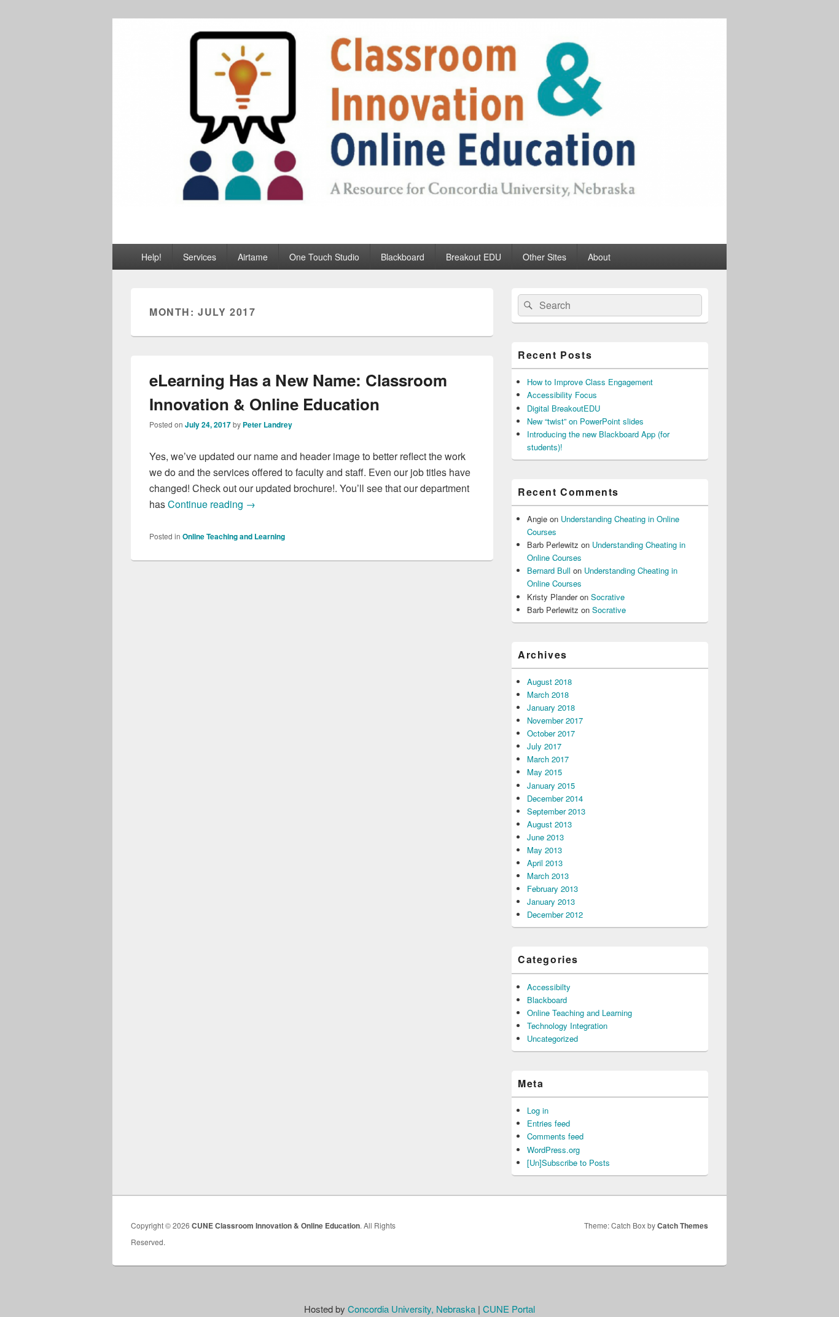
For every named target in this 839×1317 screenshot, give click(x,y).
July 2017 (544, 746)
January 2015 (551, 785)
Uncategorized (552, 1038)
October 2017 (551, 733)
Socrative (608, 597)
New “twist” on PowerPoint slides (585, 421)
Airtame (253, 257)
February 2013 (552, 888)
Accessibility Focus (562, 395)
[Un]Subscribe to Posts (568, 1162)
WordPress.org (553, 1149)
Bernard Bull (549, 570)
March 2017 (548, 759)
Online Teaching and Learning (233, 536)
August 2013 (549, 824)
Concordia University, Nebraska (411, 1308)
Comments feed (555, 1136)
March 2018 (548, 694)
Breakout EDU (473, 257)
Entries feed (548, 1123)
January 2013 (551, 901)
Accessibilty (549, 987)
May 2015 (544, 772)
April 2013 (545, 863)
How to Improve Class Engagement (590, 382)
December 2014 (555, 798)
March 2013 (548, 875)
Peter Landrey (267, 424)
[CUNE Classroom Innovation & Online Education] (419, 203)
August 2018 (549, 681)
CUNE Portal (509, 1308)
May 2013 (544, 850)
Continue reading (212, 504)
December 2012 (555, 914)
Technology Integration (567, 1025)
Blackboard (402, 257)
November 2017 (555, 720)
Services (199, 257)
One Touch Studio (324, 257)
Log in (537, 1110)
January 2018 (551, 707)
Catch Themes (682, 1225)
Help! (151, 257)
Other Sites (544, 257)
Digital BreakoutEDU (563, 408)
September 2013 (556, 811)
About (599, 257)
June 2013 (545, 837)
